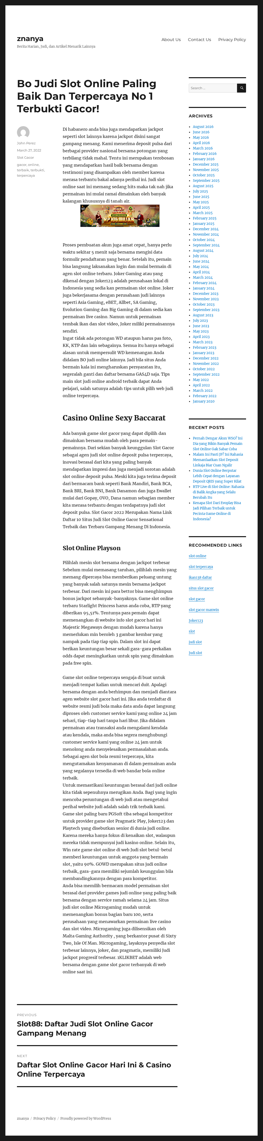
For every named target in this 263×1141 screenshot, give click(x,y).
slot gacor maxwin (204, 610)
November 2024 (206, 234)
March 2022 (203, 390)
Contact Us (199, 39)
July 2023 (200, 320)
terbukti (37, 170)
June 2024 (201, 261)
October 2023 (203, 304)
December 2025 (206, 164)
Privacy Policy (232, 39)
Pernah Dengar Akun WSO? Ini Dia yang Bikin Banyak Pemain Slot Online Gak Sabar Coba (217, 443)
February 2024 (205, 283)
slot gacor (197, 599)
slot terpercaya (201, 567)
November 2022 (206, 364)
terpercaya (26, 175)
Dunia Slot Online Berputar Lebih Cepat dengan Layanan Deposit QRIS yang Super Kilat (217, 476)
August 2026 (203, 127)
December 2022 (206, 358)
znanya (30, 38)
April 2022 (201, 385)
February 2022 (205, 396)
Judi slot (195, 653)
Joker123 (196, 620)
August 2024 (203, 250)
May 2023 (201, 331)
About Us (171, 39)
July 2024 (200, 256)
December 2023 (205, 294)
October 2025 (204, 175)
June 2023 (201, 326)
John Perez (26, 143)
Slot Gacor (25, 157)
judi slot (195, 642)
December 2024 (206, 229)
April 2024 (201, 272)
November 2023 (206, 299)
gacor (21, 165)
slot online (197, 556)
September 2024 (206, 245)
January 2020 (203, 401)
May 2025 (201, 202)
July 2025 (200, 191)
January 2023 (203, 353)
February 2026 (205, 154)
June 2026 (201, 132)
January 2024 (203, 288)
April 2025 (201, 207)
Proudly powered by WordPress (85, 1118)
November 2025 (206, 170)
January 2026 (204, 159)
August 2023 (203, 315)
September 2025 (206, 180)
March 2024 (203, 277)
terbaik (23, 170)
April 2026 (201, 143)
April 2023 (201, 337)
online (33, 165)
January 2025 (203, 224)
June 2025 (201, 197)
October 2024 (204, 240)
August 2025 (203, 186)
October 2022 (204, 369)
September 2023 (206, 310)
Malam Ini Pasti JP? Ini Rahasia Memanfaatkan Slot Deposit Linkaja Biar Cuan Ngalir (218, 459)
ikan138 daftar (200, 577)
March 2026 (203, 148)
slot (192, 631)
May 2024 (201, 267)
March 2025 (203, 213)
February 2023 (204, 347)
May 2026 (201, 137)
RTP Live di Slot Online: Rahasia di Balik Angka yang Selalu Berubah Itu (218, 492)
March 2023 (202, 342)
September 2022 (206, 374)
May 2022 (201, 380)
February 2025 (205, 218)
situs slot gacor (201, 588)
